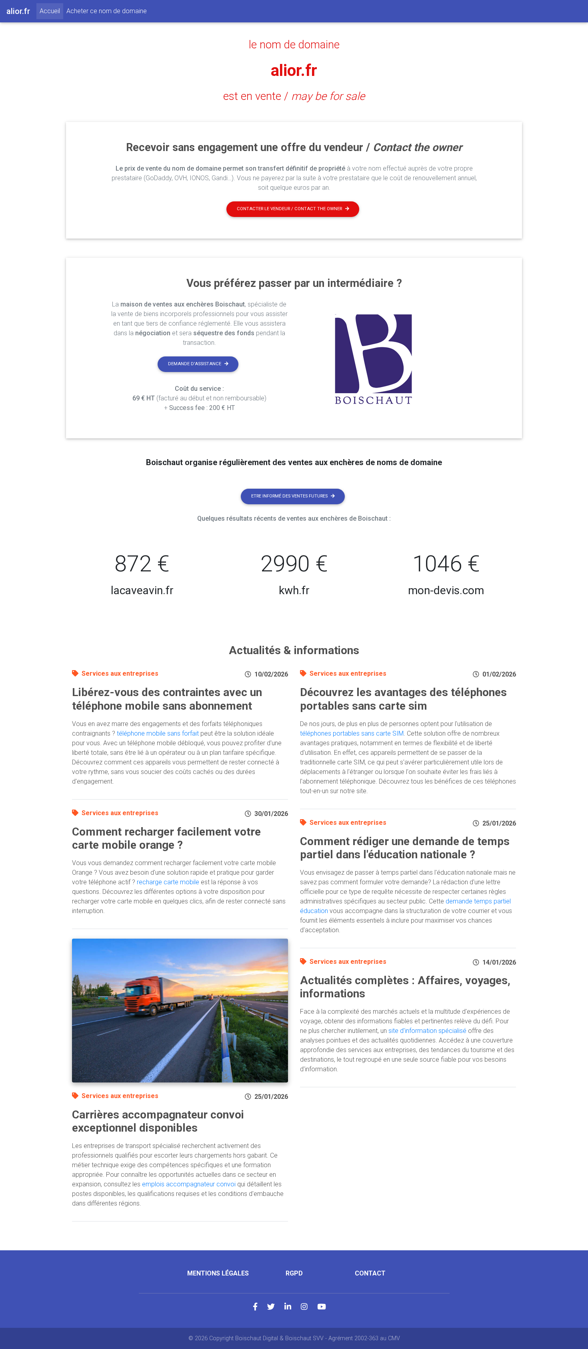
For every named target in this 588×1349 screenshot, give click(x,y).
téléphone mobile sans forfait (158, 733)
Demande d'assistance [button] (194, 363)
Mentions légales (218, 1273)
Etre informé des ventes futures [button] (289, 496)
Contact (370, 1273)
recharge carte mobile (168, 882)
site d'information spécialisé (427, 1031)
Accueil (51, 11)
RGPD (294, 1273)
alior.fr (294, 70)
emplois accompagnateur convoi (189, 1184)
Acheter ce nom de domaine (106, 11)
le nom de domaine (294, 44)
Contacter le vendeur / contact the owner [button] (289, 208)
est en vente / (294, 96)
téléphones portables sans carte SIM (352, 733)
